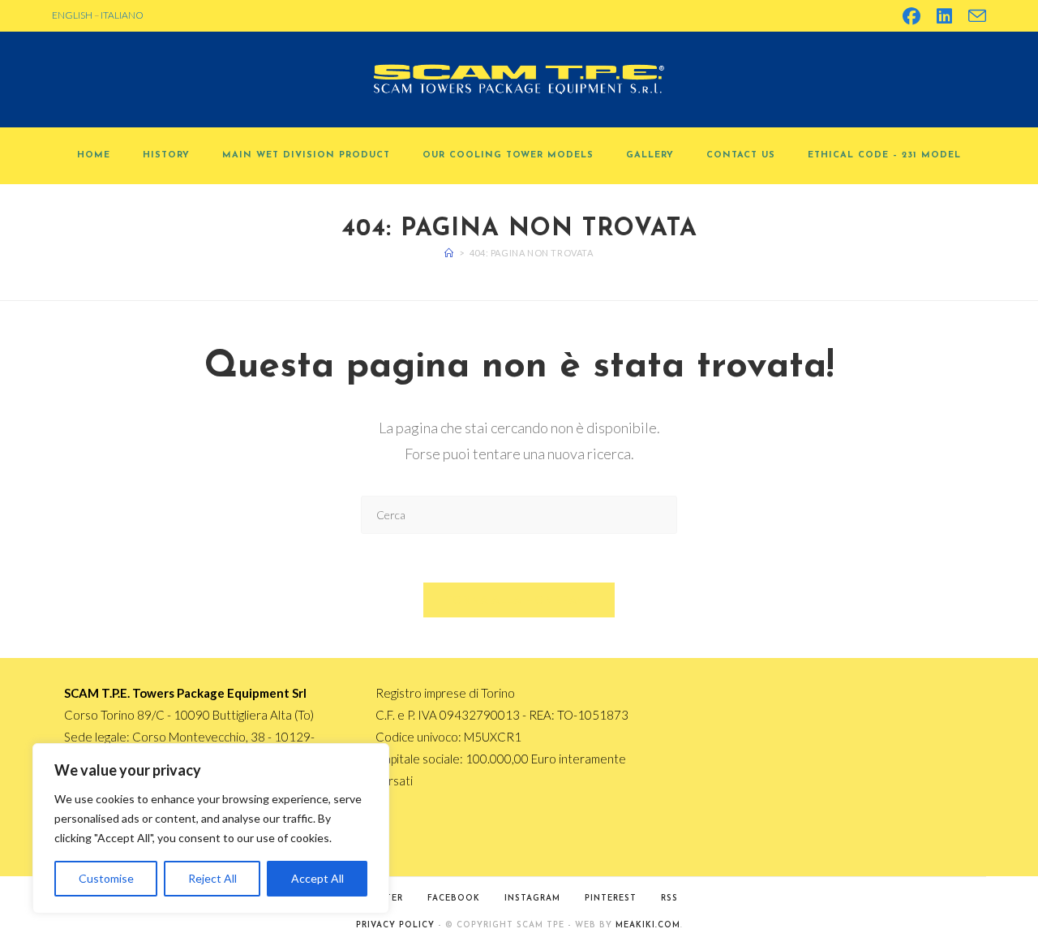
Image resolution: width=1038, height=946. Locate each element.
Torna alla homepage (519, 599)
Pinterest (611, 898)
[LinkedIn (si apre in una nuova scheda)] (944, 16)
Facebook (453, 898)
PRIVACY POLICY (395, 925)
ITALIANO (122, 15)
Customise (106, 878)
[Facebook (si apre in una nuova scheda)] (911, 16)
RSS (669, 898)
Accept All (317, 878)
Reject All (212, 878)
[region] (210, 828)
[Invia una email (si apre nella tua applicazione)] (973, 16)
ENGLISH (72, 15)
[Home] (449, 252)
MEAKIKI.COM (648, 925)
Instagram (532, 898)
